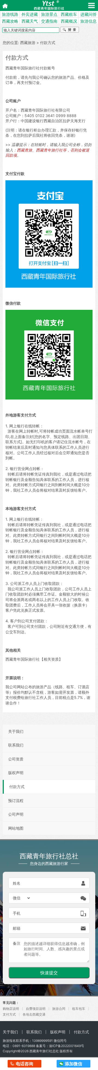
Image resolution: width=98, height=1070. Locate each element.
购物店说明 (11, 1009)
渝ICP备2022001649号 (66, 1046)
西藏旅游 (27, 42)
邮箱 (16, 928)
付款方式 (16, 786)
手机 (16, 913)
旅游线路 (10, 14)
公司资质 (15, 759)
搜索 (69, 30)
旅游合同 (58, 1009)
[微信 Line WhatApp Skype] (22, 898)
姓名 (16, 883)
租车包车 (78, 1009)
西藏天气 (30, 21)
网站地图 (15, 828)
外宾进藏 (30, 14)
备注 (16, 943)
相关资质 (51, 659)
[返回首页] (3, 5)
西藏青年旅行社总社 (44, 1051)
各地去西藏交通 (34, 1014)
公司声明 (15, 814)
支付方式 (9, 1014)
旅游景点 (49, 14)
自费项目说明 (35, 1009)
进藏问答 (88, 14)
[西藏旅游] (49, 5)
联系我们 (15, 745)
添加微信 (73, 1063)
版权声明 (15, 772)
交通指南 (49, 21)
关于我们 (15, 731)
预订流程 (15, 800)
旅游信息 (88, 21)
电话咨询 (24, 1063)
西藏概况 (69, 21)
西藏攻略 (10, 21)
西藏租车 (69, 14)
